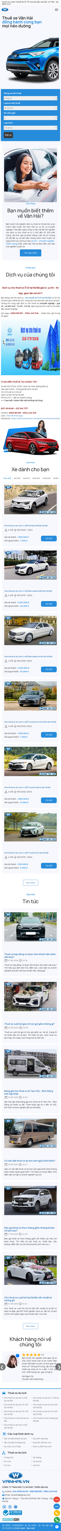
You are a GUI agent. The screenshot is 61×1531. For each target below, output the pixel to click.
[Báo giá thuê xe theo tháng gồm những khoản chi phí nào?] (30, 1205)
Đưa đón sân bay (40, 1438)
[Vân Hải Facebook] (10, 1507)
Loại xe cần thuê (12, 103)
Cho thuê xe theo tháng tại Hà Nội (45, 1419)
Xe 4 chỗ (7, 478)
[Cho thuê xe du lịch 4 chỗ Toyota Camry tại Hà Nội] (30, 766)
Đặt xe (8, 135)
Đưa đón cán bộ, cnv (42, 1442)
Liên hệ (36, 1465)
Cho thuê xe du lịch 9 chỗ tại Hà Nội (15, 1426)
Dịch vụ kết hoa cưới (42, 1446)
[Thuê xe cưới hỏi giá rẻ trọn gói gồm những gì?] (30, 1001)
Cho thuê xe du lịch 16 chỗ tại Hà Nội (16, 1406)
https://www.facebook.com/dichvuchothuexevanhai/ (35, 418)
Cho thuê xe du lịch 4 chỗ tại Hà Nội (15, 1399)
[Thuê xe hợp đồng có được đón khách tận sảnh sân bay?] (30, 931)
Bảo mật (31, 1528)
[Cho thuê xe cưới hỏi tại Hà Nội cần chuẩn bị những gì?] (30, 1275)
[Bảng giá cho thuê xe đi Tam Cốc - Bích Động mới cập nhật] (30, 1068)
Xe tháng (37, 1457)
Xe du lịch (37, 1461)
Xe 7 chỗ (17, 478)
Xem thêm (30, 883)
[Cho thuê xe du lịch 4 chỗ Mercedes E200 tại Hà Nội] (30, 570)
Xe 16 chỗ (36, 478)
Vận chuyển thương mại (14, 1442)
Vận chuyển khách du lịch (15, 1438)
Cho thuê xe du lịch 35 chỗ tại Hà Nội (16, 1412)
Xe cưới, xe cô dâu (12, 1446)
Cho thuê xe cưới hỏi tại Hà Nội (16, 1419)
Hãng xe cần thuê (12, 93)
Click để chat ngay (14, 415)
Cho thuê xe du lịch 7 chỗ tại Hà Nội (46, 1399)
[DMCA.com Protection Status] (11, 1519)
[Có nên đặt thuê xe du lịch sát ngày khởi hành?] (30, 1138)
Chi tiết (49, 538)
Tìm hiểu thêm (30, 253)
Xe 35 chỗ (57, 478)
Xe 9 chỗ (26, 478)
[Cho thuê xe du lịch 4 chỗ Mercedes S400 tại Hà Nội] (30, 635)
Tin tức (7, 1465)
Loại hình (8, 122)
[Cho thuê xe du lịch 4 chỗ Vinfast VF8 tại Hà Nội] (30, 504)
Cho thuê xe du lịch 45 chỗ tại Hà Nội (45, 1412)
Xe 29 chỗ (46, 478)
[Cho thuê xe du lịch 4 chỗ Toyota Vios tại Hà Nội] (30, 831)
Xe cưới (7, 1461)
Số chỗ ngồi (9, 113)
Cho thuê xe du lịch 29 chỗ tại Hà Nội (45, 1406)
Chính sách (19, 1528)
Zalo (57, 1506)
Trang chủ (8, 1457)
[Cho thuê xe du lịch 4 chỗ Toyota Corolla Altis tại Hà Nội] (30, 701)
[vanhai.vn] (12, 1512)
